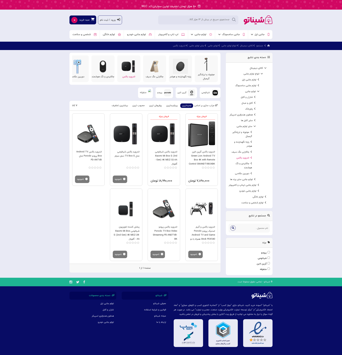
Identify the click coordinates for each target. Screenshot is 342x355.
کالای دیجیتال (246, 45)
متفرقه (263, 269)
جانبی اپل (260, 34)
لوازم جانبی (201, 34)
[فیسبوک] (84, 282)
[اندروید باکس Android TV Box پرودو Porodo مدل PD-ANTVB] (88, 134)
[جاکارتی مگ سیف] (154, 66)
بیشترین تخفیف (120, 105)
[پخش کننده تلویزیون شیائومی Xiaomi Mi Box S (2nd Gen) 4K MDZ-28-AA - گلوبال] (126, 209)
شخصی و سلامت (82, 34)
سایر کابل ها (247, 120)
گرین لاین (262, 263)
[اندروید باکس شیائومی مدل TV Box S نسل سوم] (126, 134)
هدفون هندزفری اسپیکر (242, 114)
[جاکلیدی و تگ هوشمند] (102, 66)
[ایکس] (77, 282)
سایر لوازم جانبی (196, 45)
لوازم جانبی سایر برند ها (242, 179)
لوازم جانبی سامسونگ (246, 85)
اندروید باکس (179, 45)
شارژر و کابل (247, 97)
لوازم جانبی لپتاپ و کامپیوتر (243, 185)
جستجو (259, 45)
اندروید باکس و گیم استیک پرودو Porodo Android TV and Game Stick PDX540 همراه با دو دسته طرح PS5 (202, 235)
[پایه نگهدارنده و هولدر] (180, 66)
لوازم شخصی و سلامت (253, 202)
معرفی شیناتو (159, 303)
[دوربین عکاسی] (77, 66)
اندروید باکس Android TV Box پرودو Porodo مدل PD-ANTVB (89, 156)
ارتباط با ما (161, 322)
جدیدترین (186, 105)
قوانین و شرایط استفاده (155, 309)
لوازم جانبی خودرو (137, 34)
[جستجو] (233, 228)
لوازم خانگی (109, 34)
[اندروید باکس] (128, 66)
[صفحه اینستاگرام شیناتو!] (70, 282)
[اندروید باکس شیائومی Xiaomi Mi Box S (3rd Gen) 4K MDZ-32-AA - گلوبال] (164, 134)
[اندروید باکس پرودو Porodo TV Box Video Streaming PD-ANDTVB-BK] (164, 209)
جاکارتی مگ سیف (241, 152)
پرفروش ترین (155, 105)
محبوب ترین (138, 105)
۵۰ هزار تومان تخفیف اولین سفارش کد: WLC (169, 5)
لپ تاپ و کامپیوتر (169, 34)
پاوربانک (249, 109)
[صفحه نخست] (268, 45)
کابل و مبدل (248, 103)
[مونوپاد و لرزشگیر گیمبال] (206, 64)
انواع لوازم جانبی (229, 45)
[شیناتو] (258, 19)
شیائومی (262, 258)
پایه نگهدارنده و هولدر (180, 76)
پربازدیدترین (172, 105)
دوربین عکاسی (243, 173)
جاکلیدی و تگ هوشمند (103, 76)
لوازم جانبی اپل (250, 79)
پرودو (264, 252)
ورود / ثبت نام (108, 20)
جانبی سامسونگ (231, 34)
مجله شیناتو (160, 316)
